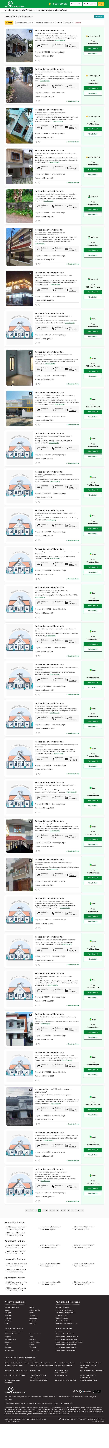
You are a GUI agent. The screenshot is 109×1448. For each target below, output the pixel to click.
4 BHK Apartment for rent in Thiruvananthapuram (50, 1283)
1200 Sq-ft (72, 565)
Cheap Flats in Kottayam (64, 1321)
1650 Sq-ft (72, 1067)
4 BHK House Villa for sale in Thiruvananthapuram (50, 1228)
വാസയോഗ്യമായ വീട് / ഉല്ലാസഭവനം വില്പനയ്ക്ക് (53, 1090)
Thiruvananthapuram (23, 23)
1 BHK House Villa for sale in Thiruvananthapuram (16, 1234)
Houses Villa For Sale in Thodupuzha (12, 1381)
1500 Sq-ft (72, 47)
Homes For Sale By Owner (13, 1366)
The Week (8, 1400)
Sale (58, 23)
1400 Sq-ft (72, 207)
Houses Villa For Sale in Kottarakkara (38, 1376)
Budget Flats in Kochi (63, 1307)
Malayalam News (23, 1397)
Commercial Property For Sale (65, 1380)
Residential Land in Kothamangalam (61, 1371)
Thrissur (32, 1315)
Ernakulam (8, 1315)
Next (77, 1210)
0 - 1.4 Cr (68, 23)
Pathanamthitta (34, 1310)
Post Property (75, 4)
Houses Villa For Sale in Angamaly (16, 1370)
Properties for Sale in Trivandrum (67, 1337)
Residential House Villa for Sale (49, 30)
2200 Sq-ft (73, 1187)
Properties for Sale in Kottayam (66, 1339)
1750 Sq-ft (72, 604)
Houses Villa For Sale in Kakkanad (41, 1366)
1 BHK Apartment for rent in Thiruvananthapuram (16, 1289)
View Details (92, 53)
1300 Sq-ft (72, 411)
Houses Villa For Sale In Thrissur (91, 1363)
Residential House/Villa (44, 23)
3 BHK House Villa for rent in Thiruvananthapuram (16, 1265)
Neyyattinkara (9, 1350)
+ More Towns (34, 1350)
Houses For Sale (35, 1370)
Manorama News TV (50, 1397)
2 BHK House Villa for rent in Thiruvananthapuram (84, 1265)
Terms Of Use (96, 1421)
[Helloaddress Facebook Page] (74, 1391)
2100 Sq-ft (72, 992)
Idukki (31, 1313)
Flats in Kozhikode (62, 1318)
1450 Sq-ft (72, 526)
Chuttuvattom (64, 1397)
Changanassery (10, 1339)
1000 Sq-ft (72, 449)
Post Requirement (90, 4)
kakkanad (32, 1339)
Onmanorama (36, 1397)
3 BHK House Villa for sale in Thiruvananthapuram (16, 1228)
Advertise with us (68, 1404)
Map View (100, 17)
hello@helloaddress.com (61, 1414)
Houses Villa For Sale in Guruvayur (91, 1370)
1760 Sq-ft (72, 837)
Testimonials (30, 1404)
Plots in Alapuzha (61, 1315)
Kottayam (8, 1313)
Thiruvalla (8, 1347)
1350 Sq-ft (72, 488)
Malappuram (34, 1318)
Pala (6, 1345)
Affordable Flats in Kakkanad (65, 1313)
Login (101, 4)
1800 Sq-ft (72, 291)
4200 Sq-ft (73, 760)
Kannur (7, 1324)
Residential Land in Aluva (63, 1366)
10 (68, 1210)
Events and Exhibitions (44, 1404)
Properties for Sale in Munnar (66, 1350)
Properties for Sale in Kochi (65, 1334)
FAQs (102, 1421)
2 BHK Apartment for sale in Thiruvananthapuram (84, 1246)
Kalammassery (34, 1342)
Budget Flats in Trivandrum (65, 1310)
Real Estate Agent (61, 1375)
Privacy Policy (99, 1419)
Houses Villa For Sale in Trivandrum (17, 1363)
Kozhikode (8, 1321)
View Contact (93, 48)
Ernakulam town (35, 1334)
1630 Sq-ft (72, 87)
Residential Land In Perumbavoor (16, 1375)
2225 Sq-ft (72, 169)
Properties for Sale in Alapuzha (66, 1347)
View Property (60, 40)
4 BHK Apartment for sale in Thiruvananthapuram (50, 1246)
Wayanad (32, 1321)
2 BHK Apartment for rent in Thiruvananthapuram (84, 1283)
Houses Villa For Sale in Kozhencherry (88, 1376)
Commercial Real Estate (88, 1380)
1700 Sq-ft (72, 799)
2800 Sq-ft (73, 914)
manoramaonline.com (12, 1421)
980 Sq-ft (72, 951)
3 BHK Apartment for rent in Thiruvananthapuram (16, 1283)
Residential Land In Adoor (38, 1380)
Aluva (31, 1337)
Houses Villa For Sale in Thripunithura (88, 1367)
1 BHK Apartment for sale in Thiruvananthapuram (16, 1252)
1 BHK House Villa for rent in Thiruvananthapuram (16, 1271)
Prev (31, 1210)
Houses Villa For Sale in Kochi (40, 1363)
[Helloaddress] (14, 4)
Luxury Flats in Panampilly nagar (66, 1324)
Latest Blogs (19, 1404)
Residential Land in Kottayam (65, 1363)
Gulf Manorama (76, 1397)
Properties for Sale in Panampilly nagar (69, 1342)
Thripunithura (34, 1347)
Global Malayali (89, 1397)
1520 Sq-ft (72, 876)
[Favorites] (39, 60)
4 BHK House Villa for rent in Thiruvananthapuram (50, 1265)
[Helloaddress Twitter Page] (77, 1391)
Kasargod (32, 1324)
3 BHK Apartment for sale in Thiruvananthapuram (16, 1246)
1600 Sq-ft (72, 250)
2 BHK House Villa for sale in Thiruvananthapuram (84, 1228)
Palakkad (8, 1318)
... (72, 1210)
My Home (57, 1404)
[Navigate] (8, 45)
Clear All (78, 23)
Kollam (31, 1307)
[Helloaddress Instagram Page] (80, 1391)
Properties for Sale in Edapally (66, 1345)
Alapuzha (8, 1310)
